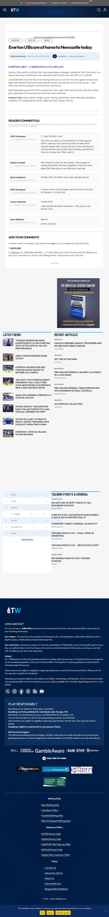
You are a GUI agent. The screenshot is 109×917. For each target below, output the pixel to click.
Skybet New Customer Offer (56, 854)
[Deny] (105, 910)
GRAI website (74, 738)
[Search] (99, 10)
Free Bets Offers (50, 810)
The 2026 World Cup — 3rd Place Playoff (75, 545)
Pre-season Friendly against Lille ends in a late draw (77, 373)
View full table (27, 539)
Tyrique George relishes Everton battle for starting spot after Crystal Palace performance (32, 344)
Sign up (15, 252)
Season (15, 40)
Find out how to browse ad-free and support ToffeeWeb (54, 37)
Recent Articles (65, 335)
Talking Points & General (69, 494)
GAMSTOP (70, 718)
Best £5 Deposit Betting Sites (56, 820)
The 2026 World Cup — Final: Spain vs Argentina (72, 534)
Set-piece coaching (65, 359)
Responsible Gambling (56, 888)
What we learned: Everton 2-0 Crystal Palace (33, 396)
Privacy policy (63, 913)
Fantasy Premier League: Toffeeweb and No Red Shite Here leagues (78, 344)
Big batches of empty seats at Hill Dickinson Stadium (71, 504)
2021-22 (31, 40)
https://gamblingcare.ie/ (84, 681)
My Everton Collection (68, 404)
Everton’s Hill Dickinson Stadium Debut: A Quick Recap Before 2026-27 (75, 516)
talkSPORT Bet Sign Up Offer (56, 844)
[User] (104, 10)
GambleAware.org (31, 715)
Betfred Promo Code (52, 849)
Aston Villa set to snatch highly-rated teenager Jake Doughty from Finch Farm (32, 422)
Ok (42, 913)
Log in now (15, 248)
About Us (49, 878)
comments (62, 56)
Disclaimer (33, 126)
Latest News (12, 335)
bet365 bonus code (51, 833)
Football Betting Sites (52, 815)
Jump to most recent (76, 56)
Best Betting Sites (50, 805)
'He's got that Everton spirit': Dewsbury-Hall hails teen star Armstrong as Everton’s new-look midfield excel (33, 384)
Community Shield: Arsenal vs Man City (74, 523)
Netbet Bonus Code (51, 839)
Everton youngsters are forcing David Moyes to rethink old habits (30, 370)
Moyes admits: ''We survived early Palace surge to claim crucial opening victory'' (32, 409)
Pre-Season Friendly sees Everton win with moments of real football (76, 389)
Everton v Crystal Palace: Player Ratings (31, 433)
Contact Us (50, 867)
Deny (50, 913)
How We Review (53, 883)
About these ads (54, 263)
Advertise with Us (54, 873)
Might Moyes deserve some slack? (31, 357)
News (47, 40)
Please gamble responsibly (36, 3)
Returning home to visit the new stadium (70, 559)
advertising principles (80, 3)
